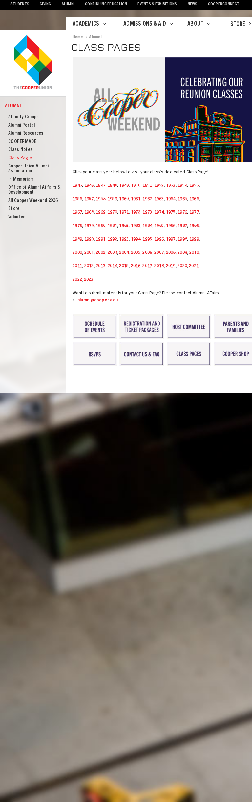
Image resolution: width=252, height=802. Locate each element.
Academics (86, 24)
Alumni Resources (26, 133)
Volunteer (17, 217)
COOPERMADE (22, 141)
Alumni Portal (21, 125)
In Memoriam (20, 179)
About (195, 24)
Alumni (68, 4)
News (193, 4)
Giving (45, 4)
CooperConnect (223, 4)
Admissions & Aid (144, 24)
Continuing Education (106, 4)
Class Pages (20, 158)
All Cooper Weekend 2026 (33, 200)
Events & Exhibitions (157, 4)
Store (237, 25)
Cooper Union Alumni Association (28, 169)
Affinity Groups (23, 117)
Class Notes (20, 149)
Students (19, 4)
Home (78, 37)
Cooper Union (32, 63)
